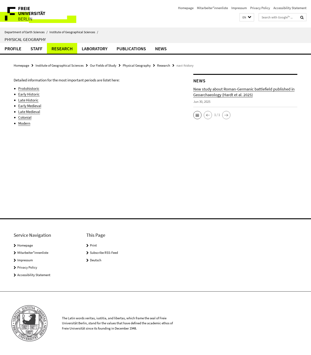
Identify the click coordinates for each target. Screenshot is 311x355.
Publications (131, 48)
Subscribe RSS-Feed (104, 252)
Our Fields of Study (103, 65)
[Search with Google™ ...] (302, 17)
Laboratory (94, 48)
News (161, 48)
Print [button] (93, 245)
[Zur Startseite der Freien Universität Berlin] (38, 14)
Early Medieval (29, 105)
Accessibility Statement (289, 8)
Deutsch (95, 260)
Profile (13, 48)
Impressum (239, 8)
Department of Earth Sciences (26, 32)
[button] (247, 17)
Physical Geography (25, 39)
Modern (24, 123)
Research (62, 48)
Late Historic (28, 100)
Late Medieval (29, 111)
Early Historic (29, 94)
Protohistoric (28, 88)
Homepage (186, 8)
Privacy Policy (260, 8)
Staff (36, 48)
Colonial (24, 117)
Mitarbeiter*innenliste (212, 8)
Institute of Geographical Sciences (73, 32)
